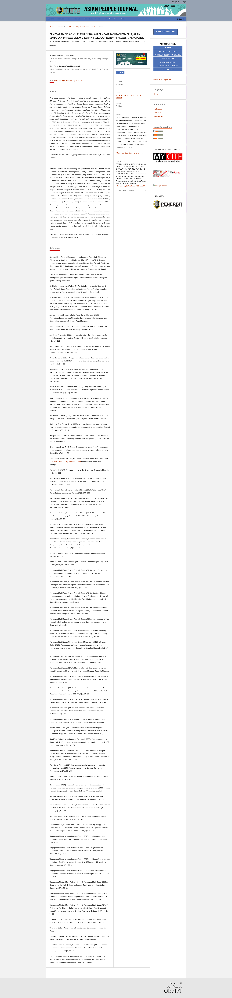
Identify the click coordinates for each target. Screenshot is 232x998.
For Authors (157, 113)
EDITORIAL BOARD (168, 62)
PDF (121, 73)
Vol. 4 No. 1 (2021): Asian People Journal (80, 27)
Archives (60, 19)
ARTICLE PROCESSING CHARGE (168, 55)
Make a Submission (165, 32)
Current (51, 19)
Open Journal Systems (162, 80)
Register (175, 2)
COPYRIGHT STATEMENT (168, 66)
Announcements (74, 19)
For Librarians (158, 116)
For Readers (157, 109)
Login (184, 2)
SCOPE (168, 48)
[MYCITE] (167, 162)
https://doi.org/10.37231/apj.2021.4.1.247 (69, 80)
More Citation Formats (126, 191)
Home (52, 27)
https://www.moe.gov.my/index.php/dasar (65, 461)
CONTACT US (168, 69)
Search (181, 19)
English (156, 94)
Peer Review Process (92, 19)
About (123, 19)
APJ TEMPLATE (168, 59)
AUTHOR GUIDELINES (168, 51)
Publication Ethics (110, 19)
